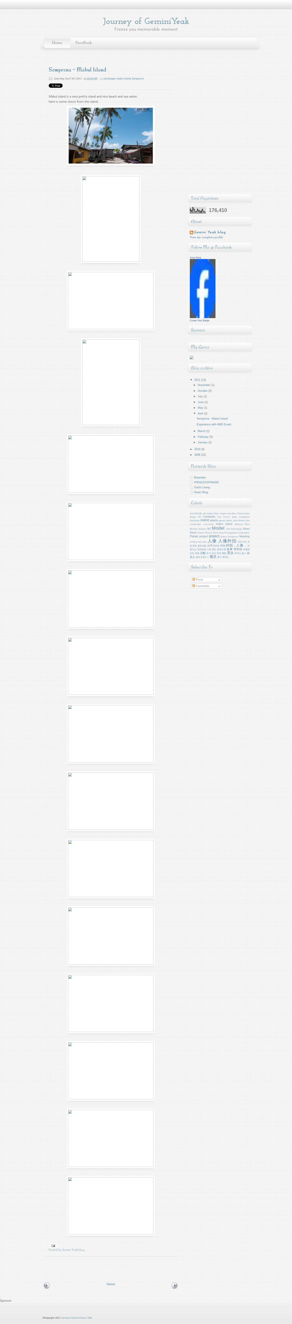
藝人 (244, 553)
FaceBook (83, 43)
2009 (197, 454)
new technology (234, 529)
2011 (197, 379)
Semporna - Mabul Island (212, 418)
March (202, 431)
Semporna (137, 78)
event (205, 520)
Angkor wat (225, 513)
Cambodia (209, 516)
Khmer (241, 520)
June (201, 402)
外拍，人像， (236, 545)
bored (247, 513)
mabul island (123, 78)
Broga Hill (195, 517)
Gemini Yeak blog (210, 232)
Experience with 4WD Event (214, 424)
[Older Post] (174, 1288)
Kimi (248, 520)
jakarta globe (225, 520)
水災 (192, 553)
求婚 (197, 553)
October (203, 390)
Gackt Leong (202, 487)
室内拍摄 (201, 549)
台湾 (209, 545)
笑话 (214, 553)
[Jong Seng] (202, 317)
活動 (203, 553)
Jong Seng (195, 257)
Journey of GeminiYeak (146, 21)
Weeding (244, 536)
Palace (201, 533)
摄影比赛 (221, 549)
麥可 (219, 557)
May (201, 407)
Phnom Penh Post (214, 533)
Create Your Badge (199, 320)
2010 (197, 449)
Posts (199, 579)
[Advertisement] (121, 1268)
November (204, 385)
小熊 (209, 549)
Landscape (109, 78)
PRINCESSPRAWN (206, 482)
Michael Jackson (198, 529)
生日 (208, 553)
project (214, 536)
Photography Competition (237, 533)
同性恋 (216, 546)
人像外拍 (227, 540)
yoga (204, 542)
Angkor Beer (213, 513)
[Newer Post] (46, 1288)
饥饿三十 (205, 557)
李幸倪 (238, 549)
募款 (195, 546)
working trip (195, 542)
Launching (208, 524)
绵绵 (219, 553)
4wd (192, 513)
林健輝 (246, 549)
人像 (212, 540)
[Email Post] (53, 1245)
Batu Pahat (237, 513)
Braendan (200, 477)
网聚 (224, 553)
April (201, 413)
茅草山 (238, 553)
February (203, 436)
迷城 (198, 557)
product (203, 536)
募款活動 (202, 546)
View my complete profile (206, 237)
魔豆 (213, 556)
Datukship (195, 520)
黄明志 (225, 557)
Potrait (194, 536)
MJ (209, 528)
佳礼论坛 (242, 542)
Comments (202, 586)
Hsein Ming (201, 492)
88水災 (198, 513)
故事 (230, 549)
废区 (214, 549)
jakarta (214, 520)
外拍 (222, 545)
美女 (230, 553)
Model (218, 528)
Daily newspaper (241, 517)
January (203, 442)
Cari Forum (223, 517)
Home (57, 43)
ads (204, 513)
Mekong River (242, 524)
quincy (223, 536)
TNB (89, 1318)
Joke (235, 520)
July (201, 396)
